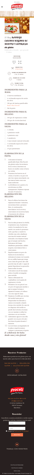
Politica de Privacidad (21, 431)
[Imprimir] (14, 62)
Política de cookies (17, 468)
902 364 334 (12, 398)
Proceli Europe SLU (26, 473)
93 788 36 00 (21, 398)
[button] (19, 62)
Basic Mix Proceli (13, 105)
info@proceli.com (17, 401)
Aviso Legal (17, 470)
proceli (25, 50)
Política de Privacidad (17, 465)
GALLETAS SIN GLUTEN (21, 365)
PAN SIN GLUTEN (10, 363)
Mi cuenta (17, 2)
